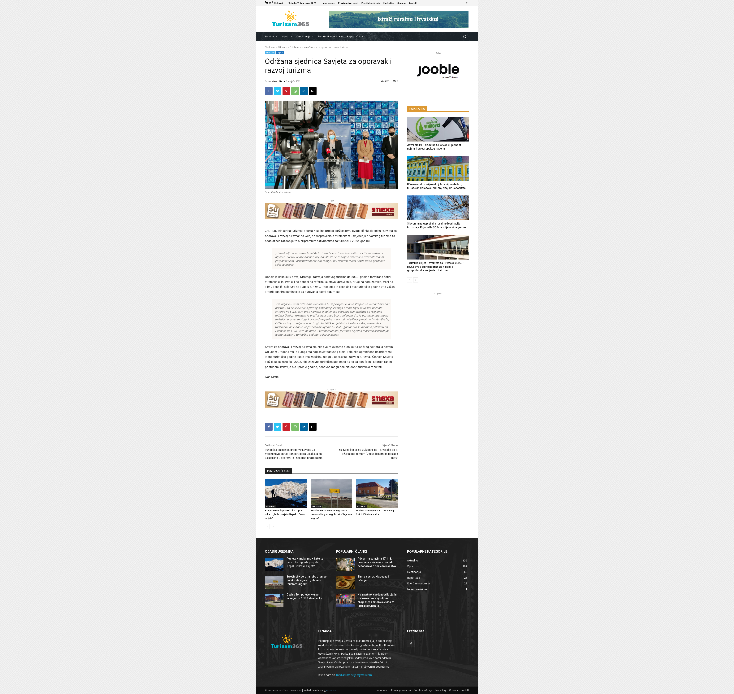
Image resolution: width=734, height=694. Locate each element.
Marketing (440, 690)
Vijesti (280, 52)
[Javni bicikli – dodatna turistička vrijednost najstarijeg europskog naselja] (438, 129)
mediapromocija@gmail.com (354, 675)
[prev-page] (267, 526)
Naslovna (270, 47)
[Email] (313, 91)
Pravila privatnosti (401, 690)
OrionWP (331, 690)
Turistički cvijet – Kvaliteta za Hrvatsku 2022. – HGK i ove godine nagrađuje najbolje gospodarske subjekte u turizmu (435, 266)
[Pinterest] (286, 91)
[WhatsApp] (295, 91)
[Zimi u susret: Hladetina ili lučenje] (345, 582)
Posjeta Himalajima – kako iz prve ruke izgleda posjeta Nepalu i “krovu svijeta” (285, 514)
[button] (464, 36)
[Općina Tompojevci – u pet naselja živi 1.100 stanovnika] (377, 493)
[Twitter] (277, 91)
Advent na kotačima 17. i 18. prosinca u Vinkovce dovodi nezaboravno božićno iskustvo (377, 562)
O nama (453, 690)
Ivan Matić (279, 81)
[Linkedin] (304, 91)
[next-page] (273, 526)
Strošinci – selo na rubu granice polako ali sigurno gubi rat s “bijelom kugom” (331, 514)
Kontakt (465, 690)
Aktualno (282, 47)
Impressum (382, 690)
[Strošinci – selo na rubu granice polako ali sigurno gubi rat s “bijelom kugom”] (331, 493)
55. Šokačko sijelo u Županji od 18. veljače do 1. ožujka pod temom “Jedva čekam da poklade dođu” (368, 454)
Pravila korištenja (423, 690)
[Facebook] (466, 3)
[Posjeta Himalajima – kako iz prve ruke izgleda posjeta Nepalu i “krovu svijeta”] (286, 493)
